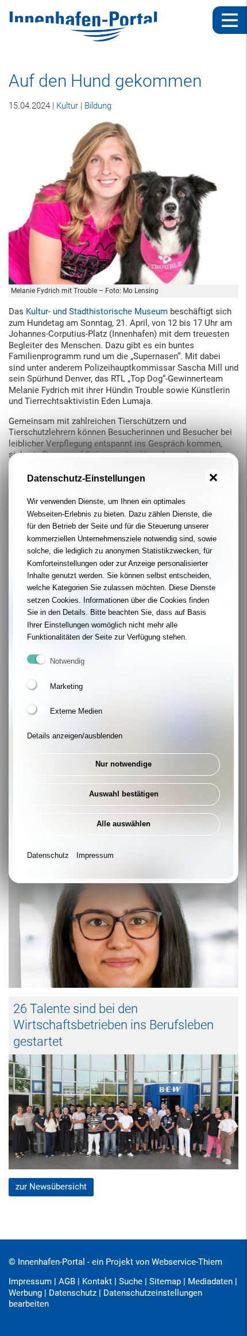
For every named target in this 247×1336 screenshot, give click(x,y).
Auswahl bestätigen (124, 794)
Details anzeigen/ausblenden (74, 735)
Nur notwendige (123, 764)
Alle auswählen (123, 823)
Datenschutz (48, 855)
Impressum (95, 855)
